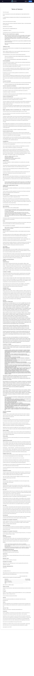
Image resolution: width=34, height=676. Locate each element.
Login (30, 1)
